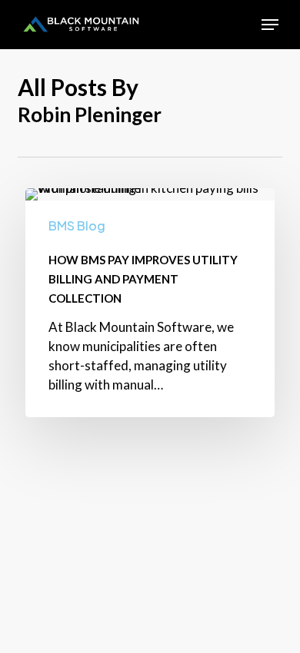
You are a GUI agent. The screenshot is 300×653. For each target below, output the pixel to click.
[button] (270, 24)
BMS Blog (76, 225)
